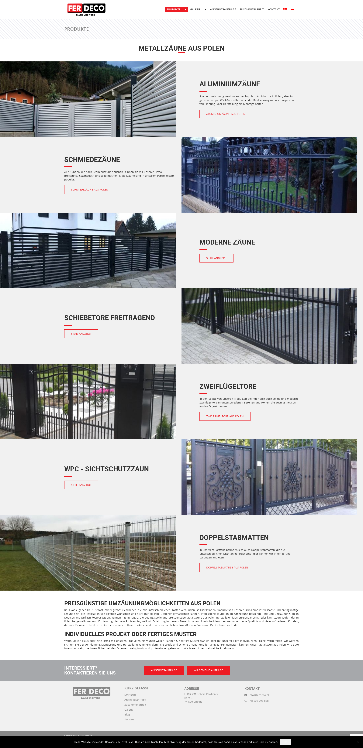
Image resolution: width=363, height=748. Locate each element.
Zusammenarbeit (135, 704)
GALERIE (195, 9)
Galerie (128, 709)
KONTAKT (274, 9)
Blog (127, 714)
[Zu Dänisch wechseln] (285, 9)
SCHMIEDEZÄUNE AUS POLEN (89, 189)
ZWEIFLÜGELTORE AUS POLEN (225, 416)
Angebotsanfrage (135, 700)
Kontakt (129, 719)
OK (285, 741)
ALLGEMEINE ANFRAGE (208, 670)
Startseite (130, 695)
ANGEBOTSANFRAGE (223, 9)
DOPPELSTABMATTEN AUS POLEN (227, 567)
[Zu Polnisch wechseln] (292, 9)
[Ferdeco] (86, 9)
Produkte (174, 9)
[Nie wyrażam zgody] (358, 742)
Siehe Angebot (216, 258)
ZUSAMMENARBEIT (252, 9)
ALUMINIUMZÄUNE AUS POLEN (225, 114)
